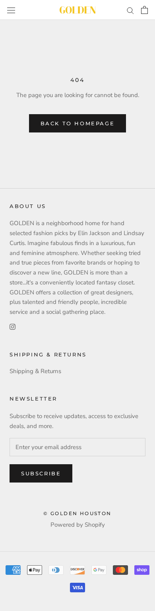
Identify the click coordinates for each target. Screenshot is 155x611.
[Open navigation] (11, 10)
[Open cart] (144, 10)
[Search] (130, 10)
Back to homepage (78, 123)
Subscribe (41, 473)
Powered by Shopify (77, 525)
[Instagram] (12, 326)
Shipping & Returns (35, 371)
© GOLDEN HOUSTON (77, 513)
